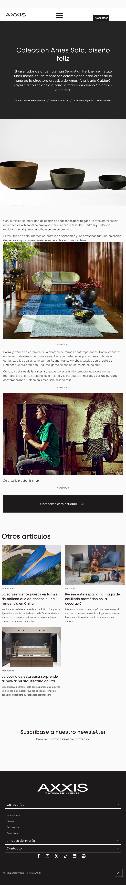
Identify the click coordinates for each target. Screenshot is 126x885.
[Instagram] (49, 858)
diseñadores (66, 236)
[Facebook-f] (40, 858)
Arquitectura (8, 588)
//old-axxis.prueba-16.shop (21, 480)
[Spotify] (86, 858)
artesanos (90, 236)
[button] (82, 504)
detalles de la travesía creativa (36, 371)
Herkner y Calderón (97, 225)
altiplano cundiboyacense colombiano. (47, 229)
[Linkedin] (77, 858)
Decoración (70, 588)
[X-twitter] (58, 858)
